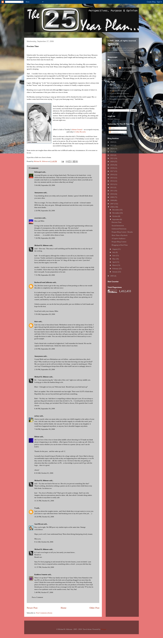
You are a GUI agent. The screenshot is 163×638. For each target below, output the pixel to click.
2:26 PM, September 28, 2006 (44, 211)
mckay (36, 416)
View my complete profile (128, 71)
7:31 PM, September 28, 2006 (44, 275)
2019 (112, 165)
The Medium (114, 85)
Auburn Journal (77, 129)
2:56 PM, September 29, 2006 (44, 369)
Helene (36, 437)
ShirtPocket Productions (118, 91)
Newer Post (32, 608)
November (116, 213)
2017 (112, 171)
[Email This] (67, 161)
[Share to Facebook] (74, 161)
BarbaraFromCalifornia (43, 282)
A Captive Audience (118, 238)
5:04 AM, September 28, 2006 (44, 185)
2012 (112, 187)
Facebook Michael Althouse (119, 93)
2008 (112, 200)
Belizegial (38, 172)
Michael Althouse (114, 119)
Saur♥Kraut (38, 524)
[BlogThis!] (69, 161)
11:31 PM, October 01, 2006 (44, 501)
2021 (112, 158)
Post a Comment (37, 597)
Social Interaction (118, 226)
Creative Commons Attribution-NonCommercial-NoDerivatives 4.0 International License (121, 50)
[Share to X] (72, 161)
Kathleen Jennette (40, 574)
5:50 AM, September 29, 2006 (44, 314)
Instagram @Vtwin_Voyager (119, 88)
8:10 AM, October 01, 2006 (43, 473)
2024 (112, 149)
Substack (113, 102)
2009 (112, 197)
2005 (112, 276)
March (114, 265)
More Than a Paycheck (119, 235)
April (114, 262)
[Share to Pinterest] (76, 161)
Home (63, 608)
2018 (112, 168)
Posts (113, 128)
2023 (112, 152)
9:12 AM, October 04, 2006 (43, 542)
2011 (112, 191)
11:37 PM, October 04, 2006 (44, 567)
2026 (112, 142)
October (115, 216)
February (115, 269)
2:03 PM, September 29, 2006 (44, 349)
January (115, 272)
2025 (112, 145)
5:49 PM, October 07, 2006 (43, 592)
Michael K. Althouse (41, 245)
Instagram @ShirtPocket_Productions (122, 96)
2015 (112, 178)
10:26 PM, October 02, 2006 (44, 517)
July (114, 252)
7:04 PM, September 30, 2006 (44, 429)
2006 (112, 207)
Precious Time (116, 222)
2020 (112, 161)
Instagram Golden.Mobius (119, 99)
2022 (112, 155)
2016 (112, 174)
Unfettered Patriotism (119, 229)
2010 (112, 194)
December (116, 210)
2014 (112, 181)
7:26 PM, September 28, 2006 (44, 238)
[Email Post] (62, 161)
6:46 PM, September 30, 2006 (44, 409)
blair (36, 321)
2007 (112, 204)
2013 (112, 184)
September (116, 219)
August (115, 249)
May (114, 259)
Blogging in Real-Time (120, 245)
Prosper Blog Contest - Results (122, 232)
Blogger (103, 629)
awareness (38, 218)
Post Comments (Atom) (44, 613)
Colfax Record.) (80, 132)
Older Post (94, 608)
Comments (114, 132)
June (114, 255)
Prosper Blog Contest (119, 242)
